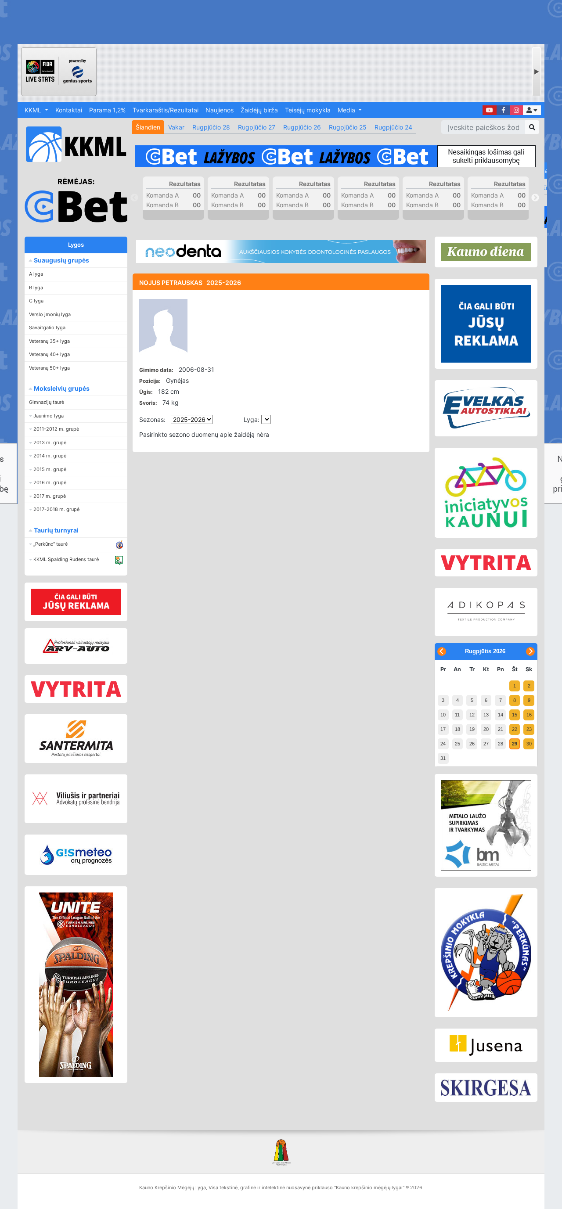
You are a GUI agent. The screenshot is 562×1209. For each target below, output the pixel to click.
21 (500, 729)
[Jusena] (486, 1045)
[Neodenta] (281, 251)
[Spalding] (76, 984)
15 (514, 714)
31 (443, 758)
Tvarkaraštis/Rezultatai (165, 110)
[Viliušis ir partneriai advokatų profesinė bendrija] (76, 798)
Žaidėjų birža (259, 110)
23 (529, 729)
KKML (34, 110)
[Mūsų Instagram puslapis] (516, 110)
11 (457, 714)
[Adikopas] (486, 611)
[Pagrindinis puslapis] (72, 144)
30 (529, 743)
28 (500, 743)
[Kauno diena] (486, 252)
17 (443, 729)
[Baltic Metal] (486, 825)
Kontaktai (68, 110)
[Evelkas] (486, 408)
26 (472, 743)
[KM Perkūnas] (486, 953)
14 (500, 714)
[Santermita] (76, 738)
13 (486, 714)
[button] (532, 110)
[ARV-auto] (76, 646)
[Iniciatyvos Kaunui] (486, 492)
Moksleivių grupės (61, 388)
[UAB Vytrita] (76, 689)
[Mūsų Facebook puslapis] (503, 110)
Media (347, 110)
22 (514, 729)
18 (457, 729)
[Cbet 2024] (335, 156)
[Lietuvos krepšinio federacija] (281, 1151)
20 (486, 729)
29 (514, 743)
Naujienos (219, 110)
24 (443, 743)
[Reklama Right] (486, 323)
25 (457, 743)
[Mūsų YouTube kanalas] (490, 110)
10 (443, 714)
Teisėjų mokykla (308, 110)
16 (529, 714)
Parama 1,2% (107, 110)
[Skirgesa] (486, 1088)
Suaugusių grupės (60, 260)
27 (486, 743)
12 (472, 714)
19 (472, 729)
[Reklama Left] (76, 602)
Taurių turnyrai (55, 530)
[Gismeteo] (76, 854)
